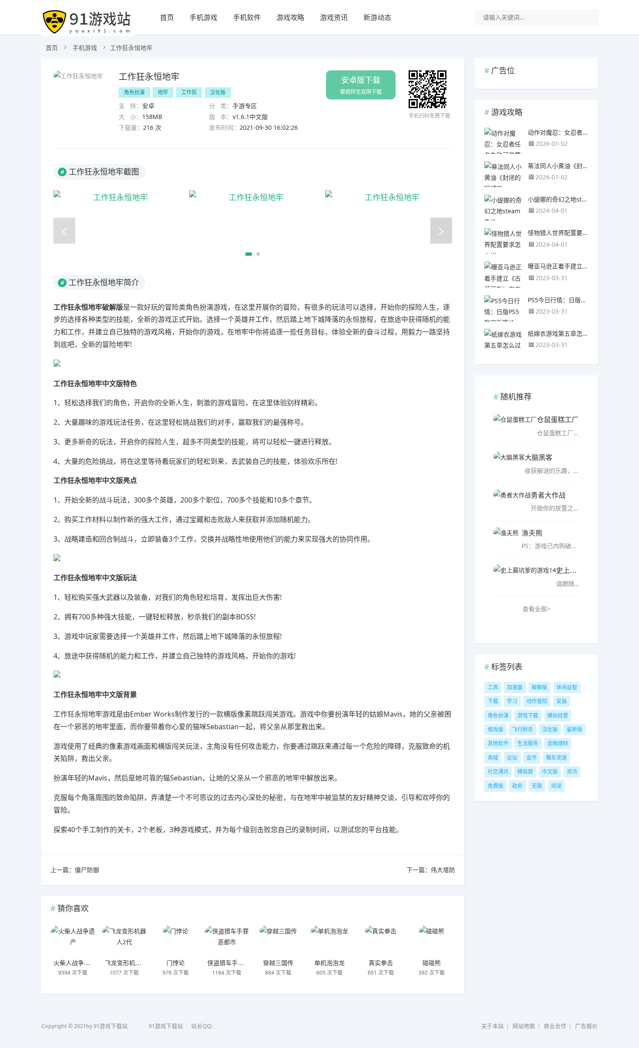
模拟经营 (557, 715)
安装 (561, 701)
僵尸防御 (87, 870)
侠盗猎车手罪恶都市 (234, 962)
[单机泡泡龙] (329, 941)
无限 (537, 786)
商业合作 (555, 1026)
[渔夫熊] (506, 538)
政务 (517, 786)
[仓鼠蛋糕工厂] (515, 425)
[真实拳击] (381, 941)
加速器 (515, 687)
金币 (531, 757)
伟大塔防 (443, 870)
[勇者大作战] (512, 500)
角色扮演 (134, 92)
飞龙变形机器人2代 (131, 962)
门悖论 (175, 962)
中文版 (550, 771)
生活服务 (527, 743)
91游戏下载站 (166, 1026)
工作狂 (189, 92)
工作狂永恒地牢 (149, 76)
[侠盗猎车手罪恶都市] (227, 941)
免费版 (495, 786)
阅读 (556, 786)
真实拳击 (381, 962)
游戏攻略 (290, 17)
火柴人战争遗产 (74, 962)
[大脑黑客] (509, 462)
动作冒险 (536, 701)
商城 (493, 757)
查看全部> (536, 609)
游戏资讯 (334, 17)
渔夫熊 (532, 533)
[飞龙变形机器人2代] (124, 941)
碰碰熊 (432, 962)
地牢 (163, 92)
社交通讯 (498, 771)
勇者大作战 (548, 495)
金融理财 (557, 743)
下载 (493, 701)
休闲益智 (566, 687)
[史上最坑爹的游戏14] (524, 575)
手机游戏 (203, 17)
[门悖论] (175, 941)
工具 (493, 687)
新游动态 (377, 17)
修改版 (495, 729)
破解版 (539, 687)
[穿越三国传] (278, 941)
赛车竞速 (556, 757)
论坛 (512, 757)
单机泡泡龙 (329, 962)
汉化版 (218, 92)
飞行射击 (522, 729)
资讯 (572, 771)
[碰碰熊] (431, 941)
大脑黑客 (538, 457)
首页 (167, 17)
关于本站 (492, 1026)
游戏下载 (527, 715)
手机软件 (247, 17)
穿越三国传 (278, 962)
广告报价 (586, 1026)
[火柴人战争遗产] (73, 941)
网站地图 (524, 1026)
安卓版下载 (361, 85)
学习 (512, 701)
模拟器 (525, 771)
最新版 (574, 729)
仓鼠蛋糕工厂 (558, 419)
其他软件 (498, 743)
